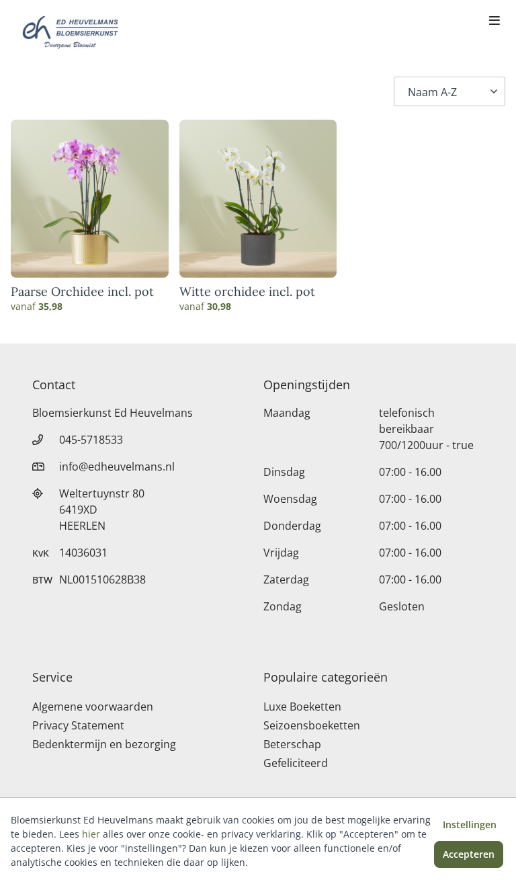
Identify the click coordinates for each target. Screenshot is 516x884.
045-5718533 (91, 439)
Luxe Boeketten (302, 706)
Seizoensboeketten (311, 725)
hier (91, 834)
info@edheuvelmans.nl (117, 466)
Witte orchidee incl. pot (247, 291)
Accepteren (468, 854)
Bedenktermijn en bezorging (104, 744)
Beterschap (292, 744)
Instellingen (470, 824)
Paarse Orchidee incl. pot (82, 291)
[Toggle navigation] (494, 21)
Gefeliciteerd (295, 763)
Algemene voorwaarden (92, 706)
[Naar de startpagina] (70, 32)
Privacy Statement (78, 725)
